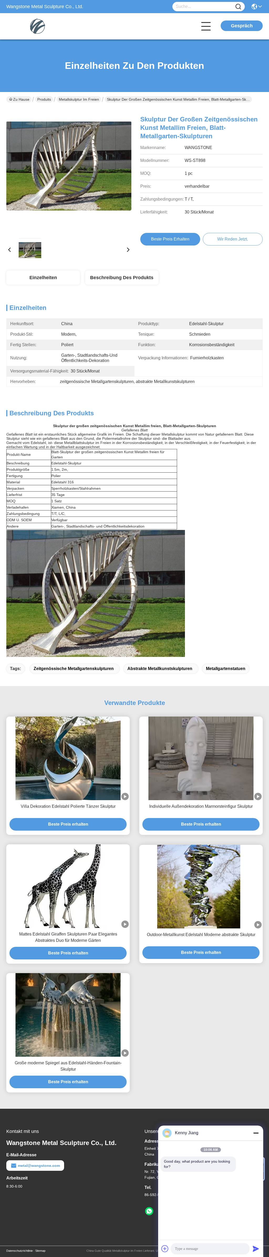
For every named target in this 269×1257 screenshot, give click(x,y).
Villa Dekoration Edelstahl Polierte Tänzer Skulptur (68, 806)
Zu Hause (21, 99)
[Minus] (256, 1133)
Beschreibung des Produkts (121, 277)
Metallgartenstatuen (225, 668)
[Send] (256, 1248)
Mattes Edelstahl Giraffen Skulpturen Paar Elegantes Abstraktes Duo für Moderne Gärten (68, 937)
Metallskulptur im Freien (79, 99)
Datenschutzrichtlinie (19, 1250)
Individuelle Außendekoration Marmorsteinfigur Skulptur (201, 806)
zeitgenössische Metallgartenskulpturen (74, 668)
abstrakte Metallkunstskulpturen (159, 668)
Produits (44, 99)
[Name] (238, 6)
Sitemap (40, 1250)
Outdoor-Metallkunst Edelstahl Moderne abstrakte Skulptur (201, 934)
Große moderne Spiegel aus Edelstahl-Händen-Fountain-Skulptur (68, 1066)
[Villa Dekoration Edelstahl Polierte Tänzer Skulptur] (68, 758)
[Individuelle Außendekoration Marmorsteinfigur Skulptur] (201, 758)
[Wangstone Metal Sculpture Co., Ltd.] (35, 26)
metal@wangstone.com (39, 1165)
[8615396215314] (149, 1211)
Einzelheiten (43, 277)
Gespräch (242, 25)
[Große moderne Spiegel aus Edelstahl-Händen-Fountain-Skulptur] (68, 1014)
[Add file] (165, 1248)
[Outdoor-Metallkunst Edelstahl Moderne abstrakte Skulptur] (201, 886)
